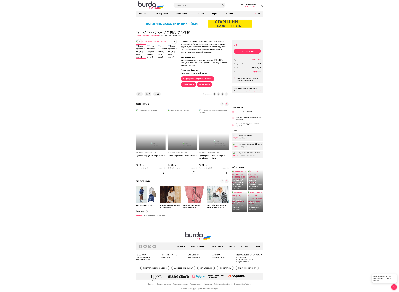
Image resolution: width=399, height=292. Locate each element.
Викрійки (143, 14)
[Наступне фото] (174, 41)
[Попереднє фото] (139, 41)
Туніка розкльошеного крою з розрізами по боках (212, 157)
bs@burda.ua (165, 257)
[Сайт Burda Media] (216, 276)
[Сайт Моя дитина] (198, 276)
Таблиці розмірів (188, 84)
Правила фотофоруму (180, 284)
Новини (229, 14)
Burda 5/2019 (256, 60)
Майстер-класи (161, 14)
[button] (227, 104)
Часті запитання (204, 84)
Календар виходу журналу (183, 268)
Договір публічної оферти (242, 284)
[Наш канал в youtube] (145, 246)
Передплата (207, 284)
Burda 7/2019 (203, 152)
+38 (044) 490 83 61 (218, 257)
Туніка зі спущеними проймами (150, 155)
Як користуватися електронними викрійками (197, 79)
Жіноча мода (155, 35)
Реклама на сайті (195, 284)
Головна (138, 35)
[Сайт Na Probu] (237, 276)
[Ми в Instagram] (149, 246)
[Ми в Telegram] (154, 246)
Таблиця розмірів (206, 268)
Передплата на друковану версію (155, 268)
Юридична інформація (163, 284)
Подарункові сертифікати (247, 268)
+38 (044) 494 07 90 (143, 259)
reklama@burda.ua (194, 257)
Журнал (215, 14)
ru (259, 14)
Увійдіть (139, 216)
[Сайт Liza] (158, 276)
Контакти (151, 284)
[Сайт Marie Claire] (178, 276)
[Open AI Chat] (394, 287)
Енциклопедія (182, 14)
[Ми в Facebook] (140, 246)
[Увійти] (261, 5)
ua (256, 14)
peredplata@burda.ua (143, 257)
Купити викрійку (247, 51)
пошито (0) (162, 168)
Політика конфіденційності (223, 284)
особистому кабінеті (253, 91)
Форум (201, 14)
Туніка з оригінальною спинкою (182, 155)
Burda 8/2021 (140, 152)
